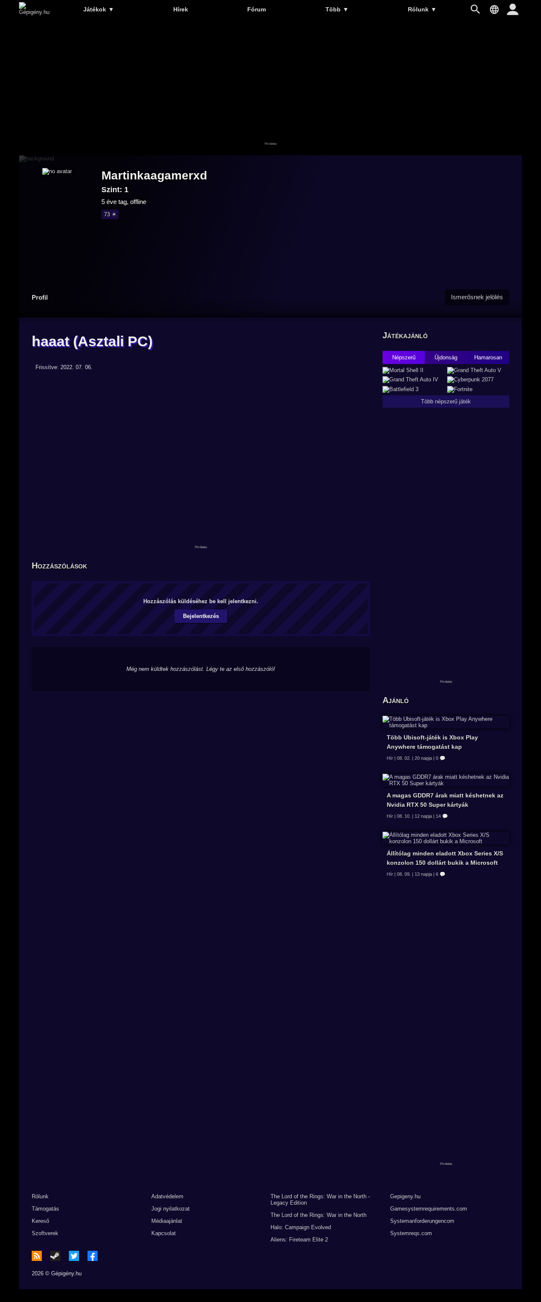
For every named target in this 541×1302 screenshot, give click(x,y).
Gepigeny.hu (405, 1196)
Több (337, 9)
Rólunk (422, 9)
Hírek (180, 9)
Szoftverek (45, 1233)
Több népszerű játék (446, 401)
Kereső (40, 1221)
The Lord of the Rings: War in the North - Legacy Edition (320, 1199)
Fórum (256, 9)
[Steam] (55, 1256)
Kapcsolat (163, 1233)
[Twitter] (74, 1256)
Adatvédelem (167, 1196)
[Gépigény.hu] (34, 12)
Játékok (98, 9)
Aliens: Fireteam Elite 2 (299, 1239)
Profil (40, 297)
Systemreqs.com (411, 1233)
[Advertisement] (270, 88)
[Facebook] (92, 1256)
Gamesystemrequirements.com (428, 1208)
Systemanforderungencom (422, 1221)
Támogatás (45, 1208)
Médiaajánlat (166, 1221)
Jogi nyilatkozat (170, 1208)
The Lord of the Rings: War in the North (318, 1215)
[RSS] (37, 1256)
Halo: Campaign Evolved (300, 1227)
